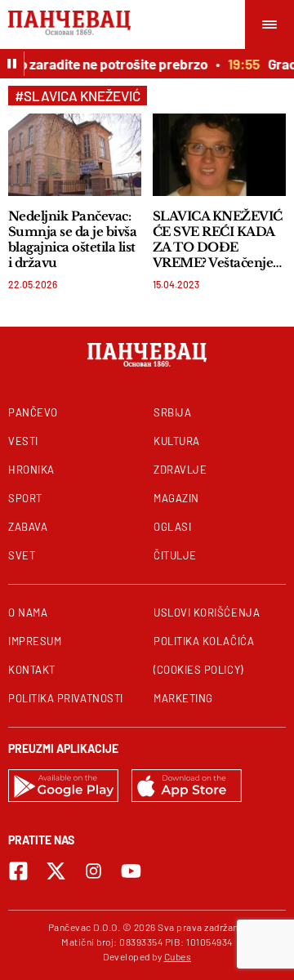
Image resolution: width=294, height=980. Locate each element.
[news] (74, 155)
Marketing (183, 698)
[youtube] (131, 871)
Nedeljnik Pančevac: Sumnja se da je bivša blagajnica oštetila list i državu (72, 239)
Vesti (23, 441)
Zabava (27, 526)
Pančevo (33, 412)
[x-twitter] (56, 871)
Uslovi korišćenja (207, 612)
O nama (27, 612)
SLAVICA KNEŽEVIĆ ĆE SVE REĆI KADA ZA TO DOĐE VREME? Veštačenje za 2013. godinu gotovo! (218, 239)
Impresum (34, 641)
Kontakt (32, 669)
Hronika (31, 469)
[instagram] (93, 871)
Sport (25, 498)
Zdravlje (180, 469)
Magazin (176, 498)
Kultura (177, 441)
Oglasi (172, 526)
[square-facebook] (18, 871)
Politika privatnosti (65, 698)
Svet (21, 555)
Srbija (172, 412)
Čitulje (175, 555)
